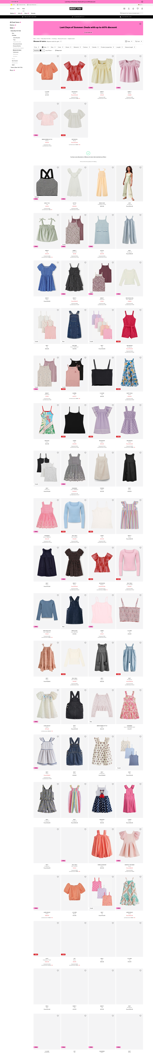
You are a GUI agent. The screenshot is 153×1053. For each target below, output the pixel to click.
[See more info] (47, 97)
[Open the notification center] (133, 8)
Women (12, 8)
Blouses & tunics (62, 38)
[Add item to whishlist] (58, 56)
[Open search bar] (121, 13)
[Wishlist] (138, 9)
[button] (128, 41)
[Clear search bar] (142, 13)
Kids (23, 8)
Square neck (71, 38)
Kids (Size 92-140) (45, 38)
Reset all (59, 50)
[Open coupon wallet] (124, 9)
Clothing (54, 38)
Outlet (13, 4)
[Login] (129, 9)
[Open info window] (142, 2)
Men (18, 8)
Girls (38, 38)
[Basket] (142, 9)
